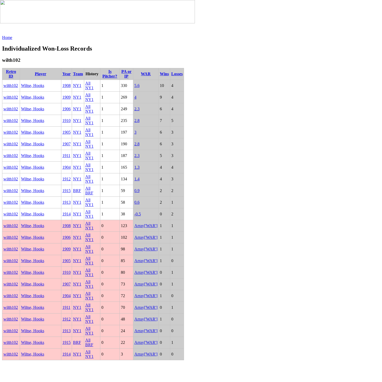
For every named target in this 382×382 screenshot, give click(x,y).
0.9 (137, 190)
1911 (66, 155)
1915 (66, 190)
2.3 (137, 109)
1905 (66, 132)
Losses (177, 74)
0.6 (137, 202)
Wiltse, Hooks (32, 85)
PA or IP (126, 73)
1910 (66, 120)
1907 (66, 144)
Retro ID (11, 73)
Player (40, 74)
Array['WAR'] (145, 225)
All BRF (89, 190)
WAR (146, 74)
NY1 (77, 85)
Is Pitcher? (109, 73)
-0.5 (137, 214)
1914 (66, 214)
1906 (66, 109)
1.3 (137, 167)
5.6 (137, 85)
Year (66, 74)
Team (78, 74)
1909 (66, 97)
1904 (66, 167)
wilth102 (10, 85)
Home (7, 37)
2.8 (137, 120)
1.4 (137, 179)
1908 (66, 85)
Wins (164, 74)
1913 (66, 202)
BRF (77, 190)
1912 (66, 179)
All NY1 (89, 85)
